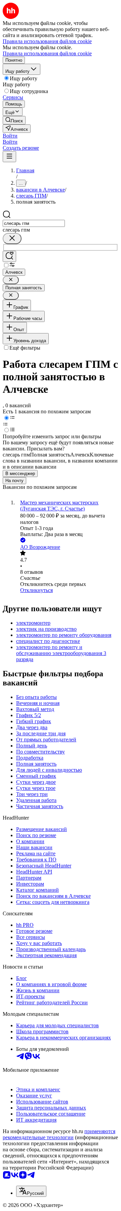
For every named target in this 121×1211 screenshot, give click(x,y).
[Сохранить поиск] (9, 256)
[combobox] (34, 223)
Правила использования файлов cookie (47, 53)
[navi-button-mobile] (9, 156)
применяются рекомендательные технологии (59, 1134)
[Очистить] (12, 238)
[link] (14, 120)
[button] (10, 136)
